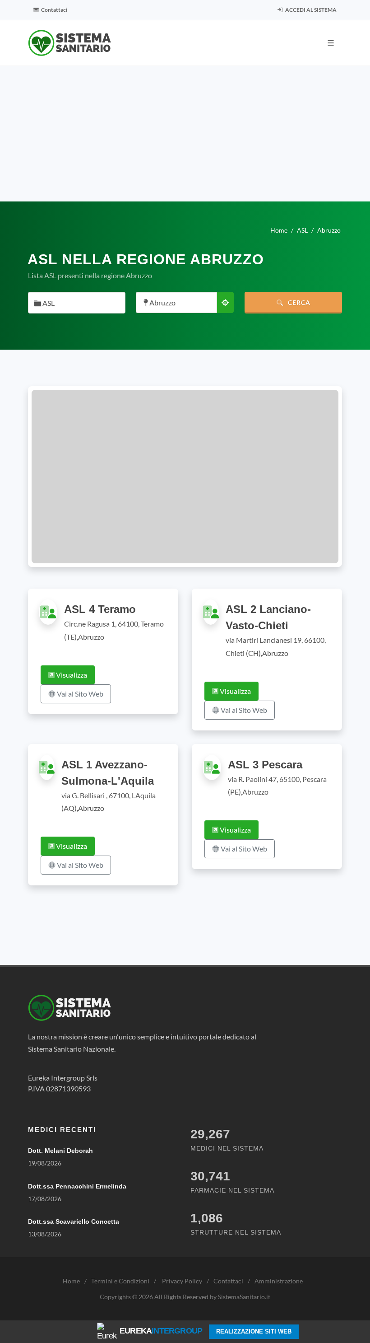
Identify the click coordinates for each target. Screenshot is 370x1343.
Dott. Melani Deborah (60, 1150)
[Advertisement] (185, 133)
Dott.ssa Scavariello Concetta (73, 1221)
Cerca (298, 302)
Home (71, 1281)
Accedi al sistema (310, 9)
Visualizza (71, 674)
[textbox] (74, 303)
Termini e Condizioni (120, 1281)
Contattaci (53, 9)
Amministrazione (278, 1281)
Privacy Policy (182, 1281)
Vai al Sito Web (79, 693)
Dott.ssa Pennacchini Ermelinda (77, 1186)
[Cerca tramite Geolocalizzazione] (225, 302)
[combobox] (76, 303)
